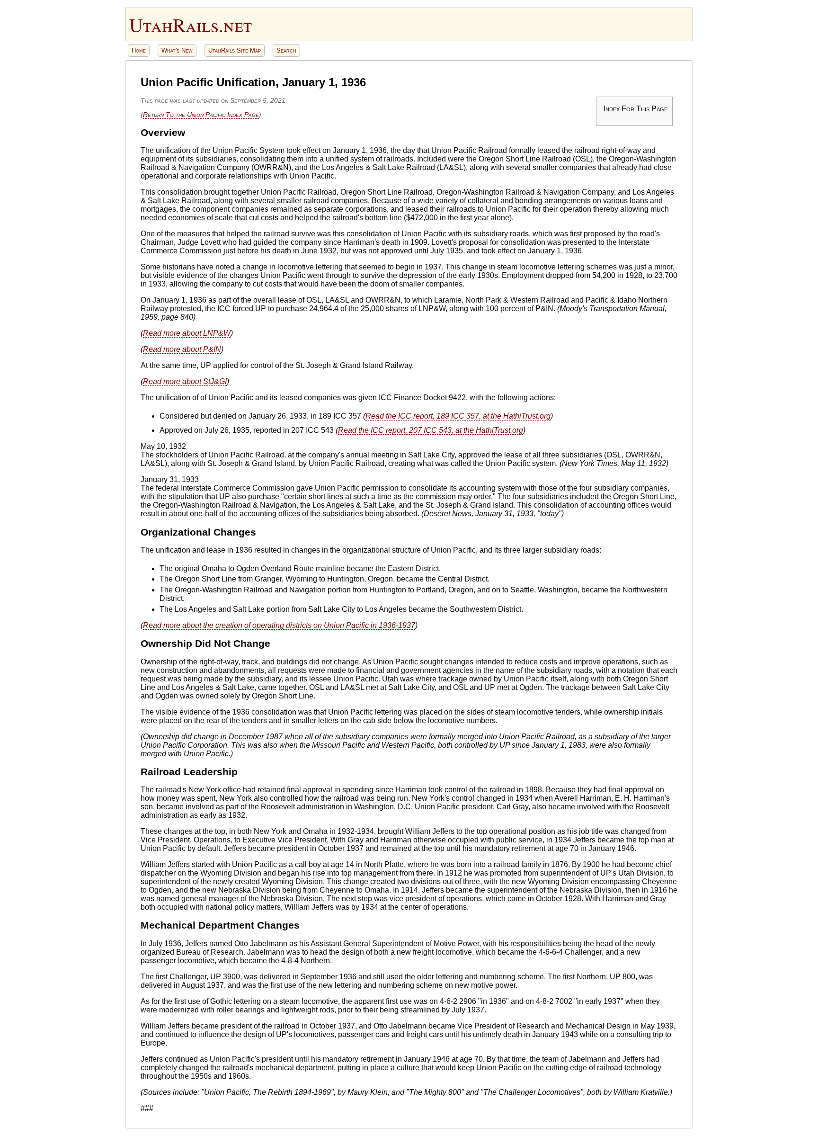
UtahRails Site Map (234, 50)
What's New (177, 50)
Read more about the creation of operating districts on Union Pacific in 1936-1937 (279, 625)
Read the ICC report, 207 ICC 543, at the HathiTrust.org (430, 430)
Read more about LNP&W (187, 333)
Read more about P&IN (182, 349)
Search (286, 50)
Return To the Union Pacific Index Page (201, 114)
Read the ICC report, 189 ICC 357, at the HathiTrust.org (458, 416)
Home (139, 50)
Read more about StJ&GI (185, 381)
